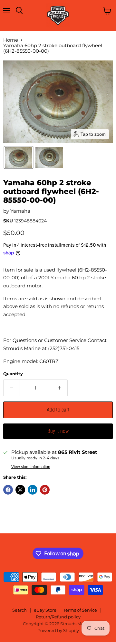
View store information (30, 467)
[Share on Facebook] (8, 490)
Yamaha (20, 211)
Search (19, 610)
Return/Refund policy (58, 616)
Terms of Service (80, 610)
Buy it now (58, 431)
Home (10, 40)
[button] (18, 157)
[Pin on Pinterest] (45, 490)
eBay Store (45, 610)
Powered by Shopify (58, 630)
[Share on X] (20, 490)
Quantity (13, 373)
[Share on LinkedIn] (32, 490)
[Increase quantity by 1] (59, 388)
